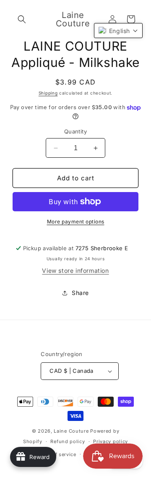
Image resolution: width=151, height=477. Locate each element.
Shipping (48, 92)
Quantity (75, 131)
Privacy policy (110, 441)
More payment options (75, 221)
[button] (22, 19)
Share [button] (80, 292)
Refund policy (67, 441)
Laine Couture (71, 431)
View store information (75, 270)
